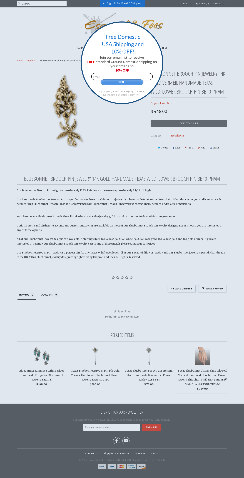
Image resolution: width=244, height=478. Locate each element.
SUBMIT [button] (122, 82)
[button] (158, 27)
